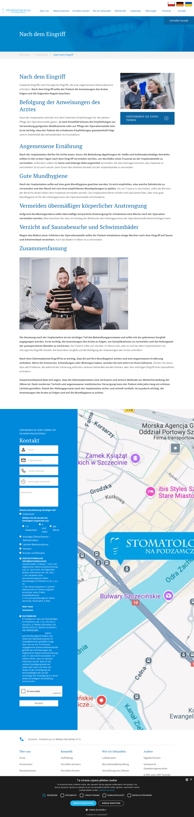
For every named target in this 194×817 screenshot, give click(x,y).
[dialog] (97, 796)
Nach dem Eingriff (63, 54)
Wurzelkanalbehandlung (115, 764)
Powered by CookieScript (97, 815)
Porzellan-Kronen (70, 770)
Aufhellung (67, 757)
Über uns (44, 10)
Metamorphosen (61, 10)
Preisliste (166, 10)
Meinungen (151, 10)
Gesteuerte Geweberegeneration (155, 766)
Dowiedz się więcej (106, 790)
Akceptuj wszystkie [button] (83, 803)
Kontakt (182, 10)
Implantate (42, 54)
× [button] (191, 779)
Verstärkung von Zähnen (115, 770)
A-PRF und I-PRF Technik (157, 774)
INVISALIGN (120, 10)
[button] (44, 10)
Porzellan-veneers (81, 10)
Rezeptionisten (27, 770)
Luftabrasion (109, 757)
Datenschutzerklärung (33, 633)
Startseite (24, 54)
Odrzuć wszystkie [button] (111, 803)
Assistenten (25, 764)
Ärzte (22, 757)
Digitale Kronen (152, 757)
